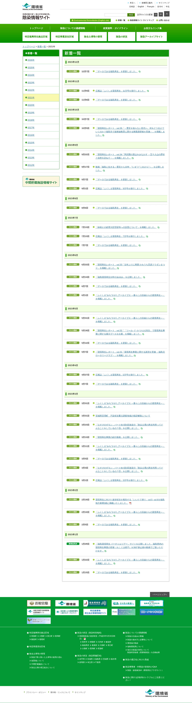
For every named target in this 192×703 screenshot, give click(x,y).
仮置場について (37, 661)
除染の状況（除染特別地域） (90, 633)
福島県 (97, 659)
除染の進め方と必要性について (140, 640)
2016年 (31, 135)
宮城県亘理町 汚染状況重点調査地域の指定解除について (123, 416)
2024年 (31, 75)
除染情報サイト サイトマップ (142, 20)
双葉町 (34, 636)
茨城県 (105, 659)
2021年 (31, 97)
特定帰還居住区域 (37, 646)
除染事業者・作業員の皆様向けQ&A (141, 667)
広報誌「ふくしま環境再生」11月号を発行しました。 (121, 91)
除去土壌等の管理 (37, 654)
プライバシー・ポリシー (36, 692)
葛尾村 (42, 639)
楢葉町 (92, 642)
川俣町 (102, 645)
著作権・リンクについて (60, 692)
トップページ (36, 28)
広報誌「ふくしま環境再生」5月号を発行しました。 (120, 375)
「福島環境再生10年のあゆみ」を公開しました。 (119, 277)
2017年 (31, 127)
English (141, 7)
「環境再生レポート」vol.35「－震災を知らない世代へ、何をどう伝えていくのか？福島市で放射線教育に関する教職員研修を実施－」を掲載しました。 (130, 131)
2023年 (31, 82)
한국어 (160, 7)
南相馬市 (85, 645)
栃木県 (113, 659)
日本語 (132, 7)
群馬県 (82, 662)
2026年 (31, 60)
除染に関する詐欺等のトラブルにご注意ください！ (144, 678)
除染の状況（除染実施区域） (90, 656)
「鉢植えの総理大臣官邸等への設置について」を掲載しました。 (126, 227)
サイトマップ (164, 3)
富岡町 (57, 636)
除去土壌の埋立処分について (43, 668)
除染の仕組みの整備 (135, 636)
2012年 (31, 165)
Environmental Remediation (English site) (91, 20)
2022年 (31, 90)
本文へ (132, 3)
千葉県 (97, 662)
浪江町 (49, 636)
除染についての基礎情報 (72, 28)
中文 (168, 7)
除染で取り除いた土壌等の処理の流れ (46, 657)
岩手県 (82, 659)
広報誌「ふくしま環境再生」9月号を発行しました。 (120, 188)
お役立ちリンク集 (153, 28)
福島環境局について (135, 647)
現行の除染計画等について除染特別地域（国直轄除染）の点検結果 (143, 651)
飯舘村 (34, 639)
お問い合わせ (164, 20)
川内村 (100, 642)
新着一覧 (121, 20)
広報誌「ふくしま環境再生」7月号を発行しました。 (120, 236)
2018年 (31, 120)
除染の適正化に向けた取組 (137, 659)
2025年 (31, 67)
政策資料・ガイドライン (115, 28)
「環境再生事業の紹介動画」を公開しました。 (118, 437)
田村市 (84, 642)
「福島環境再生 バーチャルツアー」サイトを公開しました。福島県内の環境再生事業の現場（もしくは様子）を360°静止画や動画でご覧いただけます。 (129, 547)
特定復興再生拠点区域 (39, 633)
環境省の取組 (132, 643)
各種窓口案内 (147, 3)
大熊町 (42, 636)
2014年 (31, 150)
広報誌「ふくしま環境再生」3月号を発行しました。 (120, 480)
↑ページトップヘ (159, 594)
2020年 (31, 105)
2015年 (31, 142)
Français (150, 7)
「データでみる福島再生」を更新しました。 (117, 71)
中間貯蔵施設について (40, 664)
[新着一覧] (41, 52)
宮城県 (90, 659)
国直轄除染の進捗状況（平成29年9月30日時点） (97, 637)
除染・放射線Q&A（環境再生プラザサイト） (145, 670)
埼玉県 (90, 662)
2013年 (31, 157)
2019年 (31, 112)
